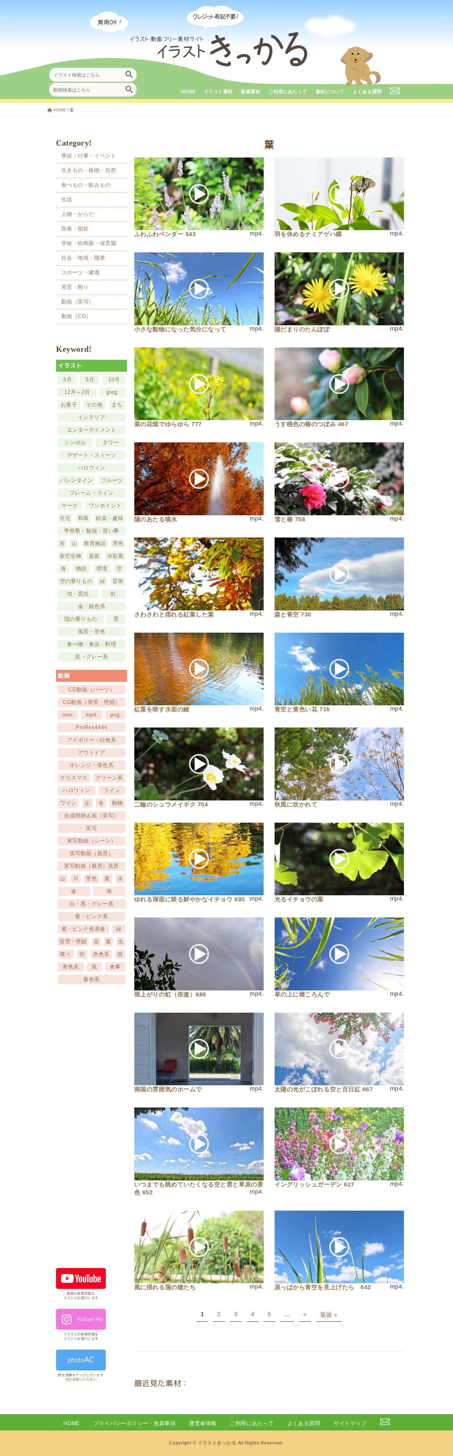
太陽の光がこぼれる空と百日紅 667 (324, 1089)
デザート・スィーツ (91, 455)
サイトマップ (350, 1423)
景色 (118, 543)
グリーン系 (109, 778)
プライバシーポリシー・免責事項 (134, 1423)
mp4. (92, 715)
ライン (112, 790)
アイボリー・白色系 (91, 740)
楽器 (94, 556)
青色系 (71, 967)
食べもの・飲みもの (86, 184)
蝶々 (65, 954)
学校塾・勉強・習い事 (91, 531)
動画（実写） (77, 301)
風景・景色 (91, 631)
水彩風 (115, 556)
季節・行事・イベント (88, 155)
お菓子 (69, 405)
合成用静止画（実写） (91, 815)
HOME (60, 110)
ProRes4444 (91, 727)
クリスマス (74, 778)
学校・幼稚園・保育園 (88, 243)
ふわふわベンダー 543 (165, 234)
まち (117, 405)
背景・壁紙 (73, 941)
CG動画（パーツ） (91, 689)
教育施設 (95, 543)
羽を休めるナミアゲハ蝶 (308, 234)
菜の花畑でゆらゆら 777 (168, 424)
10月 (114, 379)
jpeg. (112, 392)
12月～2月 (77, 392)
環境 (102, 568)
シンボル (75, 442)
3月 (67, 379)
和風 (83, 518)
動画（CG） (76, 316)
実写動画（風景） (91, 853)
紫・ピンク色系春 (83, 929)
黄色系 (92, 979)
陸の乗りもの (80, 619)
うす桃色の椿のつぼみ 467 (312, 424)
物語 (81, 568)
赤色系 (101, 954)
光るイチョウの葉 (299, 899)
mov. (68, 715)
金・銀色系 (91, 606)
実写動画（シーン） (91, 841)
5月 (90, 379)
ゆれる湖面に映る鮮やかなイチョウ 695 (189, 899)
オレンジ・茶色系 (91, 765)
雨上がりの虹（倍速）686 (170, 994)
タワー (110, 442)
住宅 (65, 518)
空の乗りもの (76, 581)
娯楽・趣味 (110, 518)
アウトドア (91, 752)
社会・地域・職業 (83, 258)
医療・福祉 (75, 228)
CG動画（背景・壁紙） (91, 702)
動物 (117, 803)
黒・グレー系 (91, 657)
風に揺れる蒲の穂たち (165, 1287)
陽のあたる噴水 (155, 519)
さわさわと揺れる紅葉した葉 (174, 614)
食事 (115, 967)
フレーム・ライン (91, 493)
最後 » (329, 1314)
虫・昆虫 (78, 594)
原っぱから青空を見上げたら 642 (323, 1287)
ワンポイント (105, 505)
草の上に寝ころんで (302, 994)
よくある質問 (303, 1423)
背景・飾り (75, 287)
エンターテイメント (91, 430)
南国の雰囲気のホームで (168, 1089)
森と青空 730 (293, 614)
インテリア (91, 417)
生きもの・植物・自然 (88, 170)
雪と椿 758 (290, 519)
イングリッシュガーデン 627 (315, 1184)
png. (115, 715)
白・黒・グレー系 (91, 904)
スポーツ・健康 (80, 272)
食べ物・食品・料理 (91, 644)
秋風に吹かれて (296, 804)
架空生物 (71, 556)
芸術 (117, 581)
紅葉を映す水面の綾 (162, 709)
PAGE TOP (437, 1406)
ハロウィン (91, 468)
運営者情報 (203, 1423)
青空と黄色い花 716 (302, 709)
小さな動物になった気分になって (180, 329)
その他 (94, 405)
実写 (91, 828)
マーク (70, 505)
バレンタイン (76, 480)
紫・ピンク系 (91, 916)
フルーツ (112, 480)
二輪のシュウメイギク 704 (171, 804)
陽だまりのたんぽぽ (302, 329)
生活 (66, 199)
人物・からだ (77, 214)
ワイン (68, 803)
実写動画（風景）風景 (91, 866)
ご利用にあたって (252, 1423)
